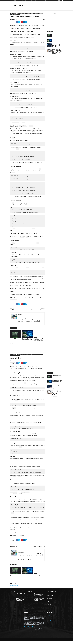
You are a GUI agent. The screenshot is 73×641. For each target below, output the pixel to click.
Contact (39, 640)
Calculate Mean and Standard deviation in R (37, 309)
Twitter (50, 620)
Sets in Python (12, 309)
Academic (14, 11)
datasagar (13, 19)
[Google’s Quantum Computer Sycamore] (30, 604)
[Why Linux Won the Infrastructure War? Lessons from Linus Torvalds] (27, 334)
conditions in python (22, 297)
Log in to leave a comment (14, 348)
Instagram (57, 615)
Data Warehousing (28, 13)
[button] (62, 9)
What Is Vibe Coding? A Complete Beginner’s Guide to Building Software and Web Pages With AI (39, 339)
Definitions (32, 13)
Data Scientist (18, 13)
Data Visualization (23, 13)
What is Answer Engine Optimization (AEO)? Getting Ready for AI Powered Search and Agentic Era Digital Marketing (57, 51)
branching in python (15, 297)
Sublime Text (11, 14)
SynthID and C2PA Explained (14, 338)
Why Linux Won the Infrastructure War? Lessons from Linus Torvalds (57, 40)
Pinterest (56, 618)
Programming (36, 13)
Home (11, 11)
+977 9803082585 (37, 630)
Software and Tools (41, 13)
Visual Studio (15, 14)
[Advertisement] (44, 5)
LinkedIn (50, 618)
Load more (54, 55)
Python (27, 297)
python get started (38, 297)
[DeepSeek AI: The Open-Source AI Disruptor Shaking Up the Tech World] (30, 599)
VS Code (19, 14)
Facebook (50, 615)
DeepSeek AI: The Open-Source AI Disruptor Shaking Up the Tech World (39, 599)
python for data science (32, 297)
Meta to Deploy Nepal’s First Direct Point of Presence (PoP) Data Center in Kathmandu (39, 594)
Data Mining (14, 13)
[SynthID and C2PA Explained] (15, 334)
